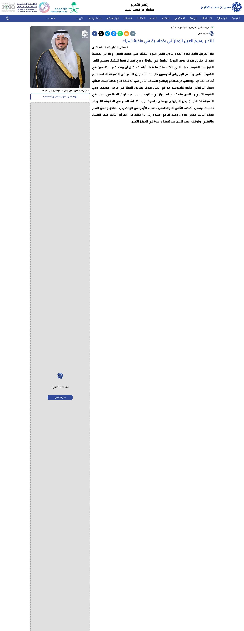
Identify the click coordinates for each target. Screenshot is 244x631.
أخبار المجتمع (112, 18)
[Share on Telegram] (107, 33)
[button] (9, 18)
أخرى (80, 18)
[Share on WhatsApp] (120, 33)
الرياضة (193, 18)
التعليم (153, 18)
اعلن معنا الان (60, 397)
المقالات (141, 18)
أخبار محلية (222, 18)
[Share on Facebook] (94, 33)
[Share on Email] (126, 33)
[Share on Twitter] (101, 33)
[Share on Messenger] (113, 33)
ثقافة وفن (180, 18)
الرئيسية (236, 18)
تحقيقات (128, 18)
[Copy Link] (133, 33)
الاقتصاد (166, 18)
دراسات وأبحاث (95, 18)
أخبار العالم (207, 18)
